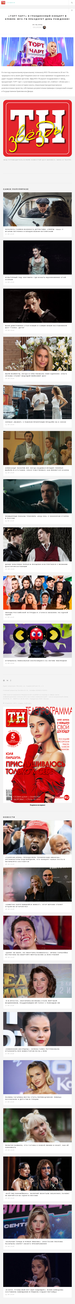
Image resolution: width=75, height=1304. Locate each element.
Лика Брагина (37, 27)
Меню (72, 10)
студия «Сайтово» (25, 703)
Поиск (72, 2)
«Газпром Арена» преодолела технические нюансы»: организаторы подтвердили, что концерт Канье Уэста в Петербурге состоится (35, 859)
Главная (11, 2)
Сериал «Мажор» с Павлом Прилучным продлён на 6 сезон (35, 422)
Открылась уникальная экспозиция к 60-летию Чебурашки (36, 660)
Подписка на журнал (37, 805)
